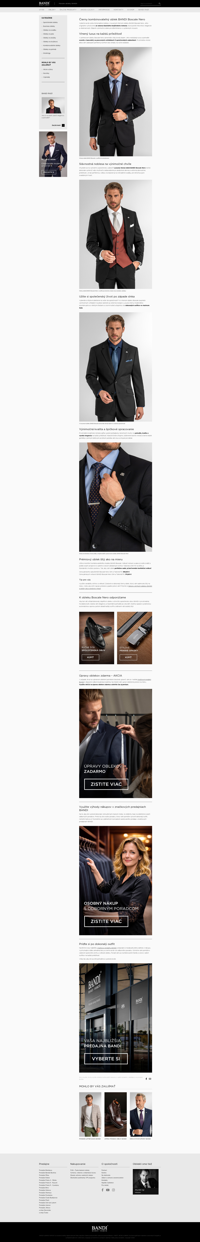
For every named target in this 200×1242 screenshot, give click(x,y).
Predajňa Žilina (44, 1175)
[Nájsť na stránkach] (159, 3)
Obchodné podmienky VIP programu (82, 1178)
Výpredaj (46, 77)
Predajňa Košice (44, 1178)
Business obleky (49, 26)
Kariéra (104, 1173)
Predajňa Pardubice (45, 1195)
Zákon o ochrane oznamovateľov (113, 1178)
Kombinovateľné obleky (51, 45)
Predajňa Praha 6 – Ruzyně (48, 1183)
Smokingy (46, 53)
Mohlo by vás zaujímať (48, 64)
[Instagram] (113, 1190)
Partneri (104, 1170)
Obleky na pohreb (49, 49)
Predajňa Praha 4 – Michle (48, 1180)
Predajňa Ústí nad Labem (47, 1202)
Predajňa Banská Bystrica (47, 1173)
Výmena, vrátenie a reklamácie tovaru (83, 1173)
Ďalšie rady (56, 125)
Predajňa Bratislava (45, 1170)
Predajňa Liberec (45, 1205)
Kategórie (47, 18)
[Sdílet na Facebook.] (146, 1078)
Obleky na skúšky (49, 38)
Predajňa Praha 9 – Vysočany (49, 1185)
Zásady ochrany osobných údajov (81, 1175)
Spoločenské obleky (50, 22)
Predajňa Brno (44, 1188)
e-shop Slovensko (45, 1210)
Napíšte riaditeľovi (108, 1183)
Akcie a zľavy (48, 69)
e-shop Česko (43, 1212)
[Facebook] (103, 1190)
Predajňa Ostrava (45, 1190)
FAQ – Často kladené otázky (79, 1170)
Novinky (46, 73)
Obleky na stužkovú (50, 41)
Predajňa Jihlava (44, 1207)
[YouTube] (108, 1190)
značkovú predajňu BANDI (106, 948)
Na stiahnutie (106, 1175)
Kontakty (105, 1180)
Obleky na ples (48, 34)
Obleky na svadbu (49, 30)
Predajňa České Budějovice (48, 1198)
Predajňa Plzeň (44, 1200)
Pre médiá (105, 1185)
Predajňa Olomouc (45, 1193)
